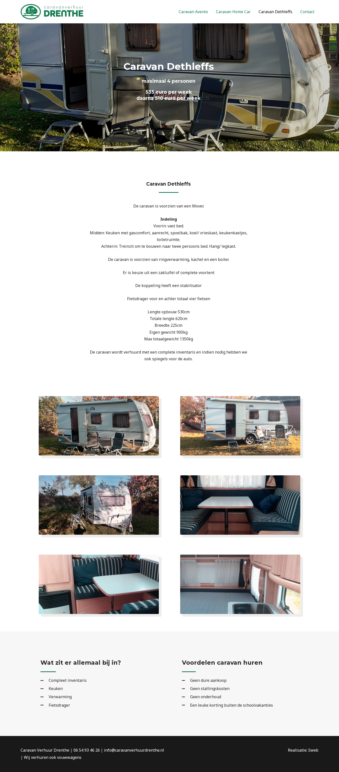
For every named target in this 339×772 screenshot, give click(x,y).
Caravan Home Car (233, 11)
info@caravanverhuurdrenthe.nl (134, 750)
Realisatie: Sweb (303, 750)
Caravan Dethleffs (275, 11)
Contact (307, 11)
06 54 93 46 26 (86, 750)
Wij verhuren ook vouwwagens (52, 757)
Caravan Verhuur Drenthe (45, 750)
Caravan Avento (193, 11)
